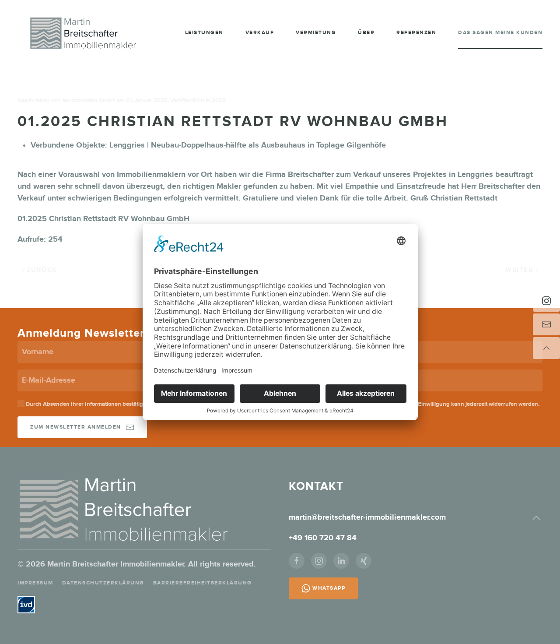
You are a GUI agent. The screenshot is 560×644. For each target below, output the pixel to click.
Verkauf (259, 32)
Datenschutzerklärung (103, 583)
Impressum (35, 583)
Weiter (519, 270)
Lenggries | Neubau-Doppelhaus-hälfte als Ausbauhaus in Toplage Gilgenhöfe (247, 145)
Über (366, 32)
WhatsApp (328, 588)
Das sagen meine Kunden (500, 32)
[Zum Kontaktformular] (546, 324)
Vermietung (316, 32)
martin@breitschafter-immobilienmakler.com (367, 517)
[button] (536, 518)
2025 (219, 100)
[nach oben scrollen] (546, 348)
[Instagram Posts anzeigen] (546, 301)
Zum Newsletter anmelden (75, 427)
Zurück (42, 270)
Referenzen (416, 32)
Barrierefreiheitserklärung (202, 583)
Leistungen (204, 32)
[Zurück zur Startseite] (83, 33)
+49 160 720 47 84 (324, 538)
